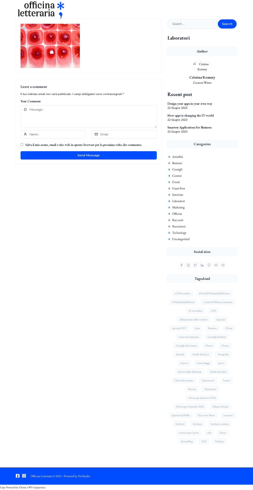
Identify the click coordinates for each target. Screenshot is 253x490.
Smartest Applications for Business (189, 127)
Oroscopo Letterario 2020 (190, 406)
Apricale (220, 319)
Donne (225, 345)
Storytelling (187, 441)
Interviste (177, 195)
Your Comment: (31, 101)
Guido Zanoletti (218, 371)
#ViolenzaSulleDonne (183, 302)
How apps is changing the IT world (190, 115)
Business (177, 163)
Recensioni (178, 226)
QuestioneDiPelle (181, 415)
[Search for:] (202, 24)
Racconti (177, 220)
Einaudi (180, 354)
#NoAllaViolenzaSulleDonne (214, 293)
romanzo (228, 415)
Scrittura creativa (220, 424)
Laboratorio (208, 380)
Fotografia (223, 354)
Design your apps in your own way (189, 104)
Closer (229, 328)
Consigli (177, 169)
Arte (197, 328)
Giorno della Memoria (189, 371)
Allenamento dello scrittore (193, 319)
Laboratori (178, 201)
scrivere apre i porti (189, 432)
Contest (177, 176)
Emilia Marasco (201, 354)
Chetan (22, 487)
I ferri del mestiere (184, 380)
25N (213, 310)
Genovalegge (203, 363)
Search (227, 24)
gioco (221, 363)
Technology (179, 233)
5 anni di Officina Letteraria (217, 302)
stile (209, 432)
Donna (209, 345)
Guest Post (178, 188)
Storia (223, 432)
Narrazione (210, 389)
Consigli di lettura (217, 337)
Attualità (177, 157)
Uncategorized (181, 239)
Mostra (192, 389)
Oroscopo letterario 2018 (202, 398)
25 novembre (195, 310)
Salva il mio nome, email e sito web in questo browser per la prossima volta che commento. (83, 145)
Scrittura (197, 424)
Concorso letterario (188, 337)
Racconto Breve (206, 415)
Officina (177, 214)
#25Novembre (183, 293)
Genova (184, 363)
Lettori (226, 380)
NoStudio (84, 476)
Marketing (178, 207)
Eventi (176, 182)
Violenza (219, 441)
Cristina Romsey (202, 77)
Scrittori (180, 424)
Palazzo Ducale (220, 406)
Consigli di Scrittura (186, 345)
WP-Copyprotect (36, 487)
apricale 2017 (179, 328)
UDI (203, 441)
